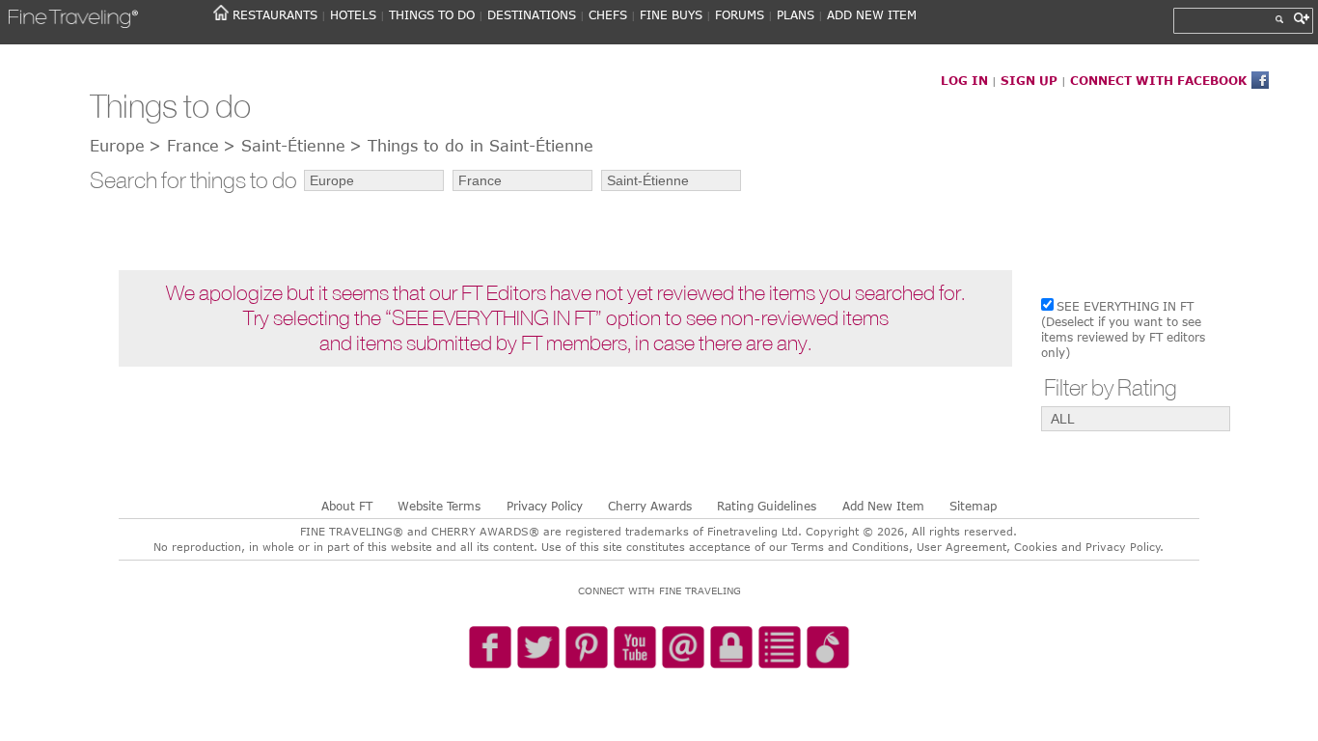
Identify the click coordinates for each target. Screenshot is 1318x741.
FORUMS (739, 14)
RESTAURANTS (275, 14)
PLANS (795, 14)
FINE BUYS (671, 14)
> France (184, 145)
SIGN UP (1029, 80)
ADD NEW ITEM (872, 14)
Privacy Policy (545, 505)
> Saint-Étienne (284, 145)
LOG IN (964, 80)
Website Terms (439, 505)
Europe (117, 145)
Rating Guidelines (766, 505)
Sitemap (973, 505)
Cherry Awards (650, 505)
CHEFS (608, 14)
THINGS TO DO (432, 14)
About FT (346, 505)
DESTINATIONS (531, 14)
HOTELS (353, 14)
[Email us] (683, 648)
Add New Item (883, 505)
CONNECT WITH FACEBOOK (1158, 80)
